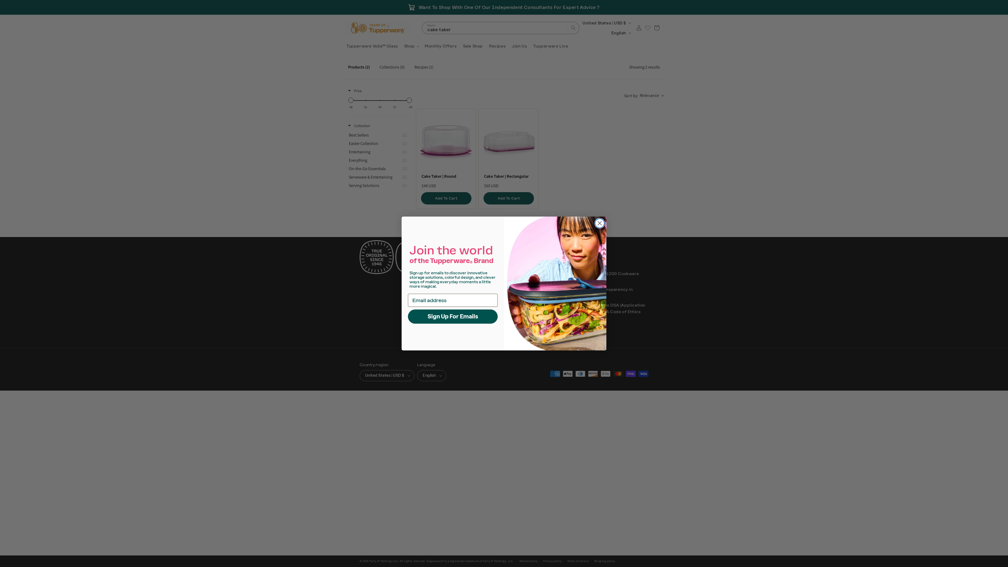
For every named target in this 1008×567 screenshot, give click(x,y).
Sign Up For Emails (453, 316)
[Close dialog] (599, 223)
